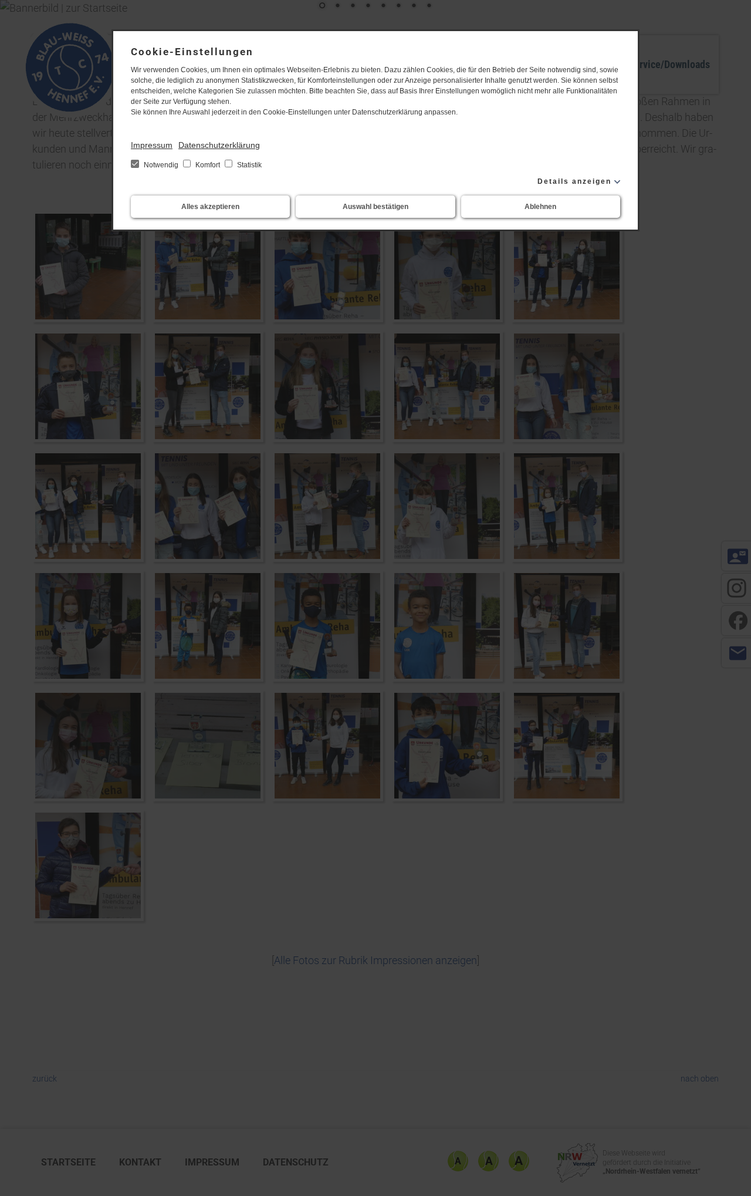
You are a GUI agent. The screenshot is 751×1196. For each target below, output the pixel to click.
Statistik (248, 165)
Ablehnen (540, 207)
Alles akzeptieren (210, 207)
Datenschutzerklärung (219, 145)
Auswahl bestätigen (375, 207)
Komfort (208, 165)
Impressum (151, 145)
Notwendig (161, 165)
